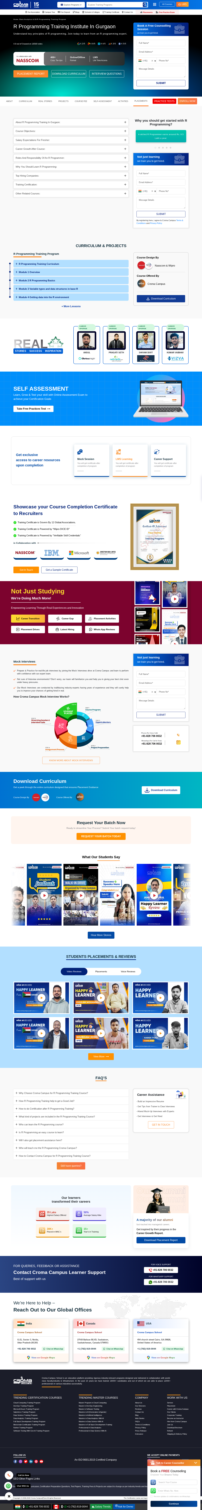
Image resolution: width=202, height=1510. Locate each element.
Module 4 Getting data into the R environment (44, 297)
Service (170, 1403)
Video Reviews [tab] (74, 971)
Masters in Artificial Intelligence (90, 1415)
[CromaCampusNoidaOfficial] (15, 1461)
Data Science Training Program (25, 1415)
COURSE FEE (81, 101)
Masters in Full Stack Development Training (95, 1425)
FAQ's (137, 1421)
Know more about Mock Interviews (71, 760)
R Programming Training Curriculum (39, 264)
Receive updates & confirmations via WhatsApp (172, 1496)
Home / (16, 19)
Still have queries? (71, 1165)
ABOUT (9, 101)
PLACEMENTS (140, 101)
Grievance (139, 1434)
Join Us (170, 1425)
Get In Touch (26, 569)
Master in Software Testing (89, 1409)
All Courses (167, 4)
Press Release (140, 1431)
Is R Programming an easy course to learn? (41, 1132)
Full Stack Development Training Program (29, 1421)
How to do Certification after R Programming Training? (46, 1108)
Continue (174, 1503)
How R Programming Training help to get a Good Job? (46, 1101)
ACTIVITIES (123, 101)
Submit (161, 83)
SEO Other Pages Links (26, 1478)
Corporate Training (174, 1415)
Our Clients (171, 1412)
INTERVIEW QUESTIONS (107, 73)
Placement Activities (105, 618)
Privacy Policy (156, 223)
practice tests (164, 101)
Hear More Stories (101, 935)
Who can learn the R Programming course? (41, 1124)
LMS (184, 4)
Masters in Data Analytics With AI (91, 1418)
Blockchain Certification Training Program (29, 1425)
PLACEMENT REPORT (31, 73)
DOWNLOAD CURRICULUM (68, 73)
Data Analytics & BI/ (28, 19)
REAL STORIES (45, 101)
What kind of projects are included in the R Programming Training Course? (57, 1116)
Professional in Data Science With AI (92, 1431)
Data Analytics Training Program (25, 1418)
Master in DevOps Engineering (90, 1406)
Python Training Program (23, 1428)
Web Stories (139, 1418)
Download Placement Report (161, 1240)
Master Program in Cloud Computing (93, 1403)
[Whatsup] (8, 1485)
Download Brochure (174, 1428)
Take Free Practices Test (31, 408)
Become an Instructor (175, 1418)
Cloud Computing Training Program (26, 1403)
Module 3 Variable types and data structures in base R (48, 288)
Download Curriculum (163, 298)
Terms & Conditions (142, 1425)
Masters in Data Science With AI (91, 1421)
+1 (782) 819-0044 (86, 1348)
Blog (136, 1415)
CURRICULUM (25, 101)
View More (98, 1056)
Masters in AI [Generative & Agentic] (92, 1412)
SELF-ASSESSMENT (102, 101)
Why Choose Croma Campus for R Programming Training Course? (53, 1093)
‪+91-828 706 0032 (151, 736)
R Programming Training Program (51, 19)
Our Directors (140, 1406)
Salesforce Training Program (24, 1412)
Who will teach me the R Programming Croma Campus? (48, 1148)
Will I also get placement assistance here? (40, 1140)
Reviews (138, 1409)
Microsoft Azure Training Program (26, 1409)
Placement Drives (30, 629)
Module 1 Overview (29, 272)
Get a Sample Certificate (59, 569)
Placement (171, 1406)
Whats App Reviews (104, 629)
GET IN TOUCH (161, 1124)
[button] (155, 147)
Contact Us (139, 1412)
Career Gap (68, 618)
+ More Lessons (71, 306)
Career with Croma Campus (178, 1409)
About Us (138, 1403)
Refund (170, 1431)
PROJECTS (63, 101)
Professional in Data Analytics (90, 1428)
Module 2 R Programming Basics (37, 280)
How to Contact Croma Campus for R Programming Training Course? (54, 1156)
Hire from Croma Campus (177, 1421)
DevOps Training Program (23, 1406)
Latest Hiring (67, 629)
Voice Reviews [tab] (128, 971)
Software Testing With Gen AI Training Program (31, 1431)
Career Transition (30, 618)
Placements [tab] (101, 971)
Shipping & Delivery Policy (177, 1434)
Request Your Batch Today (101, 836)
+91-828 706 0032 (151, 743)
